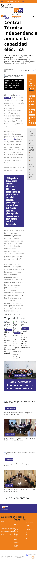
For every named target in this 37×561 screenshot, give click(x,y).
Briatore (16, 539)
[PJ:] (16, 335)
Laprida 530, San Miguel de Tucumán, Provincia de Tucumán (13, 557)
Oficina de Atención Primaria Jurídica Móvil (16, 532)
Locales (3, 525)
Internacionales (11, 531)
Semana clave (9, 485)
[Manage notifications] (33, 557)
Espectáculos (11, 528)
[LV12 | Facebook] (29, 507)
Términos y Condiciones (6, 553)
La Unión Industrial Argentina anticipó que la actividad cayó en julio (18, 413)
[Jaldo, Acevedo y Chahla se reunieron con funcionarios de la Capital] (7, 332)
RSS (27, 538)
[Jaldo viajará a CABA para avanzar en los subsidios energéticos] (24, 331)
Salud (9, 534)
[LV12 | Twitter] (32, 507)
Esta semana (26, 329)
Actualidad (4, 528)
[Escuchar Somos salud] (33, 17)
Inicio (2, 522)
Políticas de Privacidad (18, 553)
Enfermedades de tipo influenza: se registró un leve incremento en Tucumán (19, 439)
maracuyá (16, 542)
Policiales (10, 522)
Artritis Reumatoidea (17, 525)
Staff (27, 525)
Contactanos (29, 522)
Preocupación (9, 459)
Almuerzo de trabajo (11, 330)
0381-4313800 (20, 557)
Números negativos (10, 408)
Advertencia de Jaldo (19, 333)
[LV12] (5, 509)
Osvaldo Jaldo (10, 139)
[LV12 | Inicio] (35, 516)
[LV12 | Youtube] (32, 511)
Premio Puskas (16, 546)
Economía (4, 534)
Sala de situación (10, 434)
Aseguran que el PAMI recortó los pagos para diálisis (19, 465)
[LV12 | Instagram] (29, 511)
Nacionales (4, 531)
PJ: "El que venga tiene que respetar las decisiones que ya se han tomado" (17, 347)
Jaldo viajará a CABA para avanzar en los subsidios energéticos (25, 340)
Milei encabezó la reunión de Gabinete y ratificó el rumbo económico (19, 490)
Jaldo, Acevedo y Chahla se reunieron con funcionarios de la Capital (9, 343)
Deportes (10, 525)
